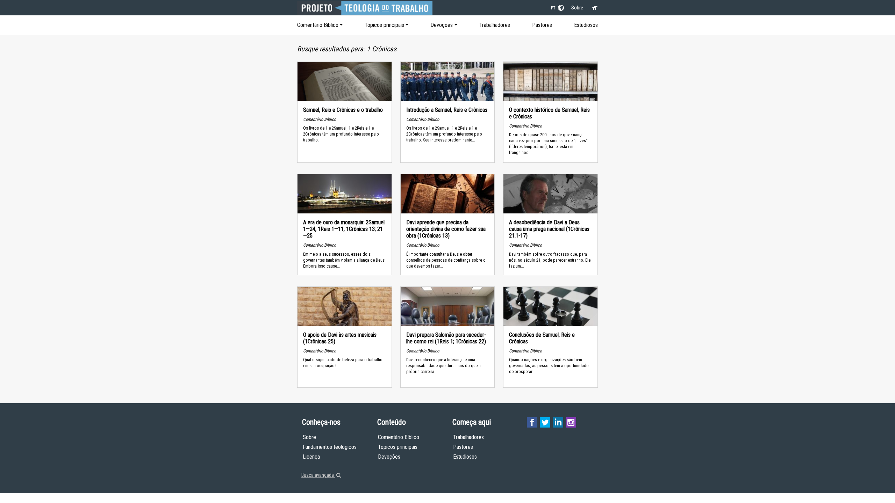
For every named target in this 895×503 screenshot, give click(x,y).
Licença (311, 456)
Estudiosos (586, 25)
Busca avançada (318, 475)
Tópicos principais (384, 25)
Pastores (542, 25)
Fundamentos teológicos (330, 447)
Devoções (441, 25)
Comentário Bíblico (317, 25)
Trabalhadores (494, 25)
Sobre (577, 7)
